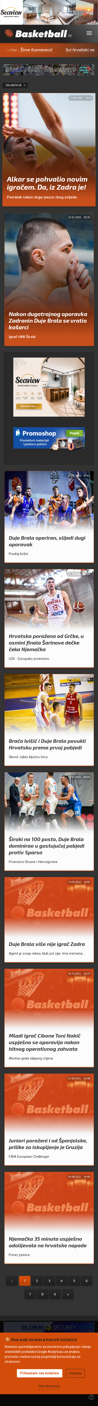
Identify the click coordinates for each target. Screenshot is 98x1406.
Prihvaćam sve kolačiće (39, 1373)
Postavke (75, 1373)
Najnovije (14, 85)
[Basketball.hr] (38, 36)
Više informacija (49, 1386)
